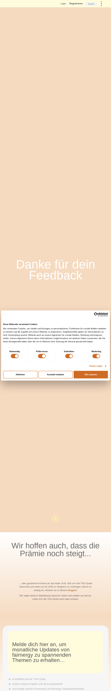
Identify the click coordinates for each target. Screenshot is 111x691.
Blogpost (72, 590)
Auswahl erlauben (55, 374)
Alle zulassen (90, 374)
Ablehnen (20, 374)
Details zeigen (96, 366)
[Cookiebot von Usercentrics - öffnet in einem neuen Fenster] (96, 314)
